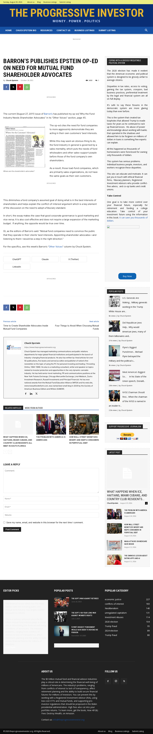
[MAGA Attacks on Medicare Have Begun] (114, 545)
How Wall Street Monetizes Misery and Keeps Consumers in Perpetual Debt (84, 440)
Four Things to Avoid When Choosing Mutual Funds (77, 327)
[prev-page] (5, 452)
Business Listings (50, 2)
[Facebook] (6, 87)
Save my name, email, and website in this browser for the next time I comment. (44, 522)
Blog (39, 2)
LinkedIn (17, 266)
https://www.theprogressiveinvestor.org (40, 347)
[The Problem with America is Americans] (51, 424)
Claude (45, 259)
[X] (13, 87)
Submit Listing (65, 2)
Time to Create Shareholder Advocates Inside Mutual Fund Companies (25, 327)
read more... (11, 647)
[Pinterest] (20, 87)
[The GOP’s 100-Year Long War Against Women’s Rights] (60, 616)
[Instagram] (116, 681)
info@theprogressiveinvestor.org (68, 719)
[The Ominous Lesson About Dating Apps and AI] (114, 559)
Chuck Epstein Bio (26, 30)
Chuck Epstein (12, 80)
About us (30, 2)
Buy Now (127, 276)
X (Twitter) (73, 259)
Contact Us (63, 30)
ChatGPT (16, 259)
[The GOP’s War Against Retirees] (61, 602)
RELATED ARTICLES (13, 408)
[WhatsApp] (27, 87)
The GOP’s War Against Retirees (85, 599)
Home (8, 30)
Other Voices (55, 246)
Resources (46, 30)
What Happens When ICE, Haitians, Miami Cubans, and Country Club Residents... (127, 495)
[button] (146, 30)
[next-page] (10, 452)
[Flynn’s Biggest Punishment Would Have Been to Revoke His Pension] (61, 631)
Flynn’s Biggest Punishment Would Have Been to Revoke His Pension (84, 630)
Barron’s (48, 113)
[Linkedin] (32, 394)
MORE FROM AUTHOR (34, 408)
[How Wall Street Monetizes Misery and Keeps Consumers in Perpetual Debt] (84, 424)
